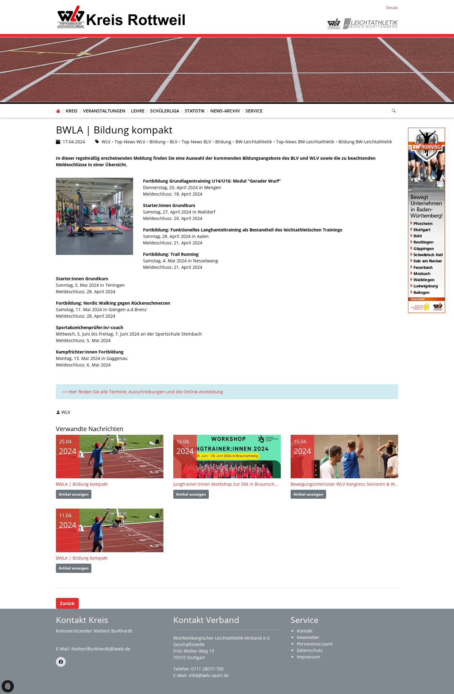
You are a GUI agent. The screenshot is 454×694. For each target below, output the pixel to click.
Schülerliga (164, 111)
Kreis (72, 111)
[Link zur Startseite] (121, 16)
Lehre (138, 111)
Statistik (195, 111)
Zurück (67, 603)
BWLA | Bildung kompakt (81, 484)
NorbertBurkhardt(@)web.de (100, 649)
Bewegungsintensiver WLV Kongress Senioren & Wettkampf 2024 (344, 484)
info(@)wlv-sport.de (209, 675)
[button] (71, 105)
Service (254, 111)
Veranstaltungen (104, 111)
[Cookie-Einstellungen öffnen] (8, 686)
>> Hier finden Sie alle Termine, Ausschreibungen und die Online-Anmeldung (142, 392)
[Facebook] (61, 662)
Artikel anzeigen (74, 494)
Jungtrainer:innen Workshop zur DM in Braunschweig (227, 484)
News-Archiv (225, 111)
